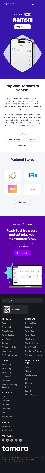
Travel (4, 413)
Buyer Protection (31, 347)
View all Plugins (30, 395)
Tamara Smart (30, 331)
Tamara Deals (30, 335)
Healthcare (6, 409)
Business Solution (8, 373)
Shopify (28, 371)
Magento (28, 383)
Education (5, 405)
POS (27, 387)
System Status (7, 430)
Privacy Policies (7, 331)
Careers (5, 343)
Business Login (7, 369)
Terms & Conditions (9, 335)
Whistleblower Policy (9, 347)
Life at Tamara (7, 339)
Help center (6, 426)
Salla (27, 367)
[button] (39, 4)
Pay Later (28, 327)
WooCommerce (31, 375)
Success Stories (7, 377)
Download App (30, 323)
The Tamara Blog (7, 327)
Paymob (28, 391)
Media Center (7, 351)
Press (4, 323)
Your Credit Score (31, 343)
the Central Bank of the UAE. (26, 459)
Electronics (6, 401)
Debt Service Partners (33, 351)
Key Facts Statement (9, 355)
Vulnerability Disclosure (33, 355)
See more (22, 202)
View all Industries (8, 417)
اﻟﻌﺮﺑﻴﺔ (33, 4)
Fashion (4, 397)
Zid (26, 379)
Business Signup (7, 365)
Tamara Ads (6, 381)
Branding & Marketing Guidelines (9, 386)
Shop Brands (30, 339)
